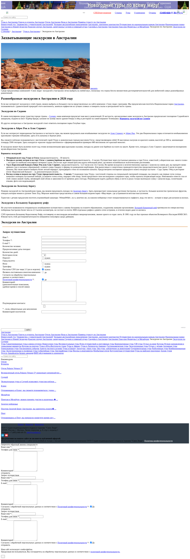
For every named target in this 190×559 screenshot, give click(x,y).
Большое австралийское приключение (71, 24)
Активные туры (170, 346)
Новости (29, 424)
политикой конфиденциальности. (105, 552)
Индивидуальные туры (69, 344)
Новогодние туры (50, 344)
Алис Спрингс (116, 133)
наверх (183, 327)
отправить (5, 545)
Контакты (178, 13)
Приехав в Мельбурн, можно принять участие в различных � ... (29, 399)
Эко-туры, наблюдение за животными (113, 348)
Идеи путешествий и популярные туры (96, 344)
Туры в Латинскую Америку (93, 346)
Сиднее (52, 116)
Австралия (16, 31)
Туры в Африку (74, 346)
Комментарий (7, 471)
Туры (128, 13)
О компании (139, 13)
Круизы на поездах (30, 346)
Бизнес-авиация (26, 353)
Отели (4, 362)
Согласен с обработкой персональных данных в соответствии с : (45, 507)
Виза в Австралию (69, 22)
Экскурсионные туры (138, 346)
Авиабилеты (13, 353)
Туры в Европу (69, 348)
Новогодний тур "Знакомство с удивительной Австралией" (27, 24)
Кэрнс (3, 386)
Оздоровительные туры (141, 348)
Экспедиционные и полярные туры (22, 351)
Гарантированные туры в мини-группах (24, 344)
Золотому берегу (80, 191)
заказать (93, 88)
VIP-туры (138, 344)
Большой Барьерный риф (146, 208)
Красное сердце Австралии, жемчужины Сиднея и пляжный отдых (58, 27)
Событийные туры (46, 351)
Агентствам (165, 13)
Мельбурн (5, 395)
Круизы (160, 344)
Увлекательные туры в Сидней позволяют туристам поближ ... (28, 381)
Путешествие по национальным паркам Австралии (142, 24)
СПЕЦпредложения (102, 13)
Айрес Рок (130, 133)
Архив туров (166, 351)
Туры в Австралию (9, 22)
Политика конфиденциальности (158, 441)
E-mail (3, 483)
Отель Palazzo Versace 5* (12, 368)
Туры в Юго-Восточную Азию (52, 346)
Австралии (179, 104)
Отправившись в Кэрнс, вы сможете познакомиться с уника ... (28, 390)
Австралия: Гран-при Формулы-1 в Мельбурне (128, 27)
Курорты (5, 364)
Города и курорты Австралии (31, 22)
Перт (3, 413)
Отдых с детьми (156, 346)
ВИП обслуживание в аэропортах (49, 353)
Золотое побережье (9, 404)
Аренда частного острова (51, 348)
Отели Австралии (53, 22)
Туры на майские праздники (147, 351)
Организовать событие (29, 348)
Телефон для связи (10, 450)
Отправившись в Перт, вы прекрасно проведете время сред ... (28, 418)
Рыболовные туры (160, 348)
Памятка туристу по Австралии (92, 22)
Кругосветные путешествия (122, 351)
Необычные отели (101, 351)
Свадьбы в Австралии (98, 27)
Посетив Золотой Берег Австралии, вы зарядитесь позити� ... (28, 409)
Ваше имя (6, 447)
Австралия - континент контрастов (103, 24)
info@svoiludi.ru (34, 432)
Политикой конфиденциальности (17, 279)
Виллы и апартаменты (83, 351)
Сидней (4, 377)
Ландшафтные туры (64, 351)
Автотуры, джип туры (86, 348)
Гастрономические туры (117, 346)
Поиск (21, 424)
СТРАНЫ (5, 31)
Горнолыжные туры (10, 348)
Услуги (4, 353)
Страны (118, 13)
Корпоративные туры (124, 344)
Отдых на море (149, 344)
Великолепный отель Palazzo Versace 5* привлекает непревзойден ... (31, 373)
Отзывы (152, 13)
